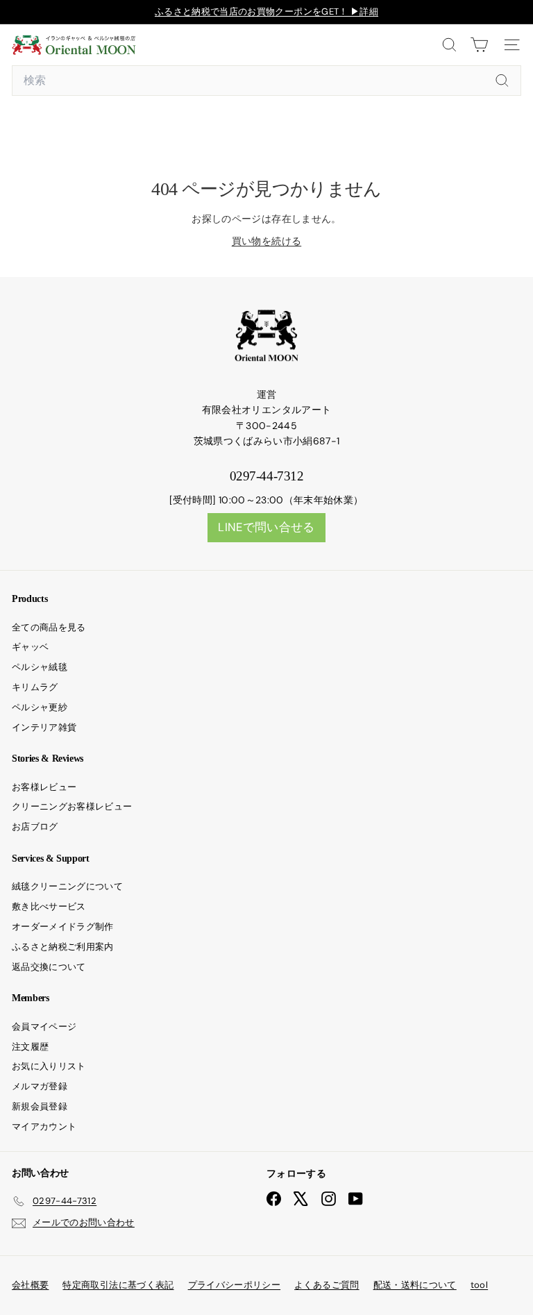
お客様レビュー (44, 787)
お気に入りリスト (49, 1066)
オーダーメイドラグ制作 (63, 926)
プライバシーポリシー (234, 1285)
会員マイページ (44, 1026)
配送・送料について (415, 1285)
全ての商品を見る (49, 627)
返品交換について (49, 967)
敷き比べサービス (49, 906)
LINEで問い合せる (266, 527)
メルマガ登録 (39, 1086)
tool (479, 1285)
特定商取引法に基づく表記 (118, 1285)
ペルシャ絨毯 (39, 667)
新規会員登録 (39, 1106)
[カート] (479, 44)
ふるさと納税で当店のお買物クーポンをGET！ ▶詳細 (266, 11)
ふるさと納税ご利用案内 (63, 947)
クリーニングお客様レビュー (72, 806)
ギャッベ (30, 647)
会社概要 (30, 1285)
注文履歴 (30, 1047)
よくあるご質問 (326, 1285)
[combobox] (266, 80)
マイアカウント (44, 1126)
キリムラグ (35, 687)
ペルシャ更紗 (39, 707)
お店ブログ (35, 826)
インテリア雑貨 (44, 727)
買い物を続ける (266, 241)
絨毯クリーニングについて (67, 886)
